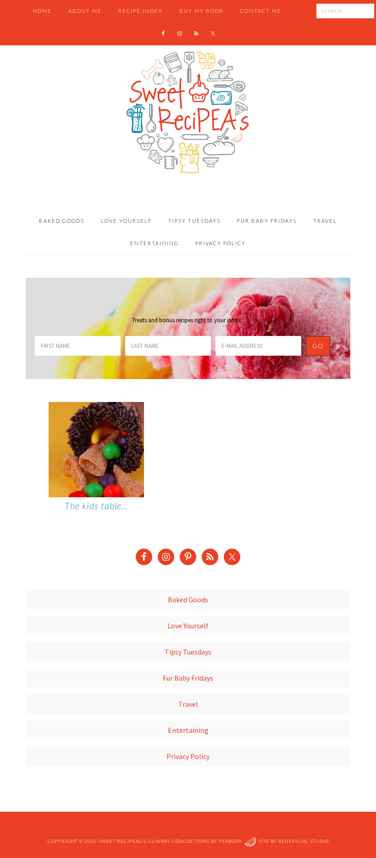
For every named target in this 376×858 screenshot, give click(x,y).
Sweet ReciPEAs (188, 112)
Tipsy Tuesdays (188, 651)
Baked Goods (188, 599)
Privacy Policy (188, 756)
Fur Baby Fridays (188, 677)
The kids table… (96, 505)
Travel (188, 704)
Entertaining (188, 730)
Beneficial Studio (303, 841)
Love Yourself (188, 625)
